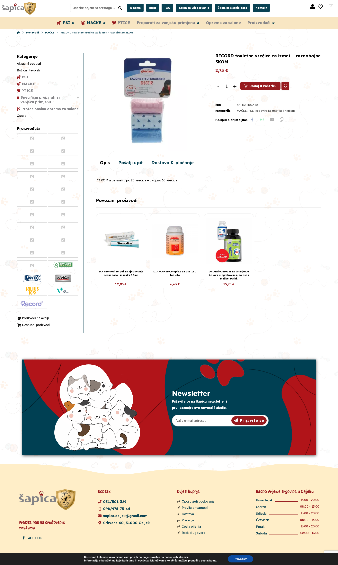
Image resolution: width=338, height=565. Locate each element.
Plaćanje (188, 520)
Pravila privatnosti (195, 508)
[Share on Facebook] (252, 119)
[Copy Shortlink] (282, 119)
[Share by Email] (272, 119)
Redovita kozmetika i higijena (275, 111)
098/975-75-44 (116, 508)
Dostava (188, 514)
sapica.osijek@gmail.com (125, 516)
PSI (250, 111)
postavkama (208, 560)
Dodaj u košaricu (263, 86)
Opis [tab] (105, 162)
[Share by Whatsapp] (262, 119)
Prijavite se (252, 420)
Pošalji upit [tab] (130, 162)
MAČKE (242, 111)
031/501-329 (114, 501)
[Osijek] (19, 8)
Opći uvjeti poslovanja (198, 501)
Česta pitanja (191, 526)
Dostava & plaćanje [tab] (172, 162)
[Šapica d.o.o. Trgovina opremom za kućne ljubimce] (18, 32)
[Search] (120, 8)
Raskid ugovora (193, 533)
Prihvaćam (240, 559)
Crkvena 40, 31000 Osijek (126, 523)
